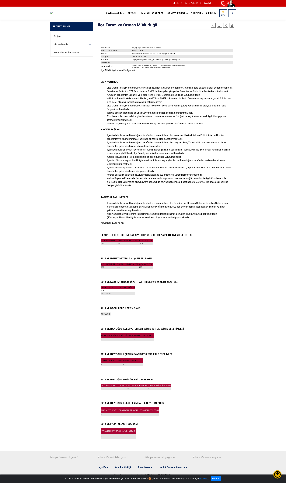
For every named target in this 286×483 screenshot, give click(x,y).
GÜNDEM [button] (196, 13)
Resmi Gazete (145, 467)
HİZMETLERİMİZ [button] (176, 13)
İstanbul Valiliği (123, 467)
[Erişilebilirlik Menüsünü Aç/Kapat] (277, 474)
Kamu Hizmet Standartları (66, 52)
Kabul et (216, 478)
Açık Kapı (103, 467)
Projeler (57, 36)
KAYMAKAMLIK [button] (114, 13)
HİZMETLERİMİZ (61, 26)
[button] (225, 25)
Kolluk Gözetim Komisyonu (174, 467)
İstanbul (207, 3)
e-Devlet (176, 3)
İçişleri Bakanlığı (192, 3)
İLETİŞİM (211, 13)
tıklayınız (204, 478)
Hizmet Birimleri (61, 44)
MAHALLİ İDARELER (152, 13)
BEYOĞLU (133, 13)
